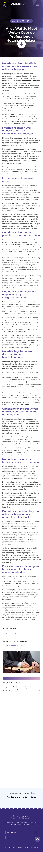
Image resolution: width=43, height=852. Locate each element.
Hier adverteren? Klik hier (14, 645)
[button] (37, 4)
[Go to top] (37, 839)
